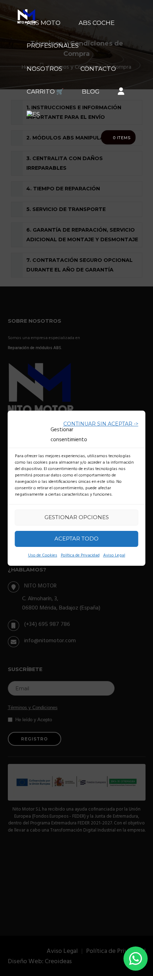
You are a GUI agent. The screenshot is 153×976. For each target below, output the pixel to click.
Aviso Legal (114, 555)
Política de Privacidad (80, 555)
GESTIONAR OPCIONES (76, 517)
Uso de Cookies (42, 555)
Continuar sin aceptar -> (100, 424)
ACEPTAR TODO (76, 538)
